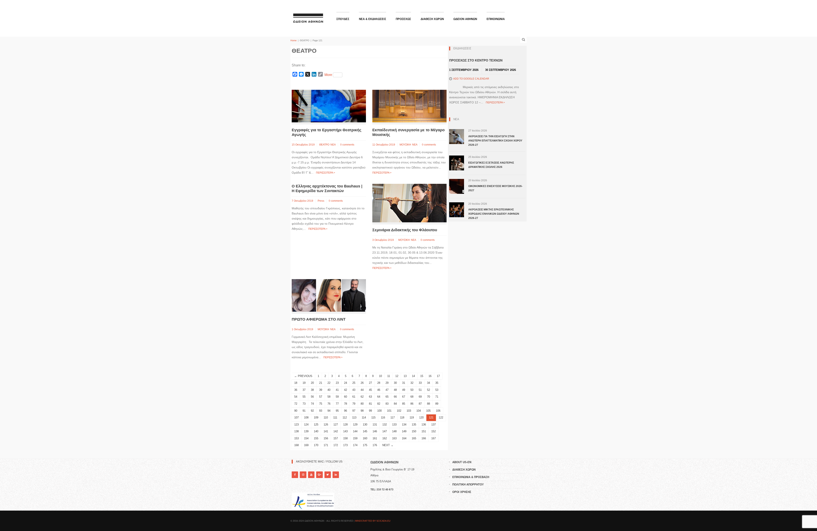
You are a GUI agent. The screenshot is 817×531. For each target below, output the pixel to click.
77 (337, 403)
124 (306, 424)
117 (392, 417)
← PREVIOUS (303, 376)
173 (345, 445)
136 (423, 424)
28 (378, 382)
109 (316, 417)
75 (320, 403)
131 (375, 424)
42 (345, 389)
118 (402, 417)
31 (403, 382)
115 (373, 417)
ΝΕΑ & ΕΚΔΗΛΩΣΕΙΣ (372, 19)
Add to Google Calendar (471, 78)
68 (411, 396)
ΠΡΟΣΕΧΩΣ (403, 19)
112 (345, 417)
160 (365, 438)
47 (387, 389)
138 (296, 431)
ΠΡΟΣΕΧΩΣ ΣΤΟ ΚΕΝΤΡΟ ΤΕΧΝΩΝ (476, 60)
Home (293, 40)
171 (326, 445)
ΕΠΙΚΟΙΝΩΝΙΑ (496, 19)
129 (355, 424)
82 (378, 403)
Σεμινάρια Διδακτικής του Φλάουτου (404, 230)
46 (378, 389)
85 (403, 403)
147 (384, 431)
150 (414, 431)
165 (414, 438)
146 (375, 431)
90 (295, 410)
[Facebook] (295, 474)
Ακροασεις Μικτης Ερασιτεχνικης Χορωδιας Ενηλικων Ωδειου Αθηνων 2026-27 (493, 214)
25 (353, 382)
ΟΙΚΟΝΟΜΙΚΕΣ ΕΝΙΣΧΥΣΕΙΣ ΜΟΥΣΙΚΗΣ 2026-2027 (495, 188)
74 (312, 403)
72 (295, 403)
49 (403, 389)
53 (436, 389)
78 (345, 403)
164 (404, 438)
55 (304, 396)
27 (370, 382)
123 (296, 424)
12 (396, 376)
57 (320, 396)
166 (423, 438)
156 (326, 438)
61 (353, 396)
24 (345, 382)
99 (370, 410)
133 (394, 424)
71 (436, 396)
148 (394, 431)
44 (362, 389)
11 (388, 376)
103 (409, 410)
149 (404, 431)
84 (395, 403)
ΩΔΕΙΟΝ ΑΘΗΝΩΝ (465, 19)
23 (337, 382)
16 (429, 376)
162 (384, 438)
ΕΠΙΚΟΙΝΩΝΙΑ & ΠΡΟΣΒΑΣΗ (470, 477)
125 (316, 424)
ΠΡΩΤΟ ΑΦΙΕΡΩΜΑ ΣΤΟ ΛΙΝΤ (319, 319)
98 (362, 410)
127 (335, 424)
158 (345, 438)
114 (364, 417)
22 (328, 382)
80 (362, 403)
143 (345, 431)
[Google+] (319, 474)
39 (320, 389)
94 (328, 410)
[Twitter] (327, 474)
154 (306, 438)
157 (335, 438)
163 (394, 438)
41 (337, 389)
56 (312, 396)
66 (395, 396)
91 (304, 410)
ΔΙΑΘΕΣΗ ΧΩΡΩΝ (432, 19)
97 (353, 410)
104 (418, 410)
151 (423, 431)
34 (428, 382)
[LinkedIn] (336, 474)
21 (320, 382)
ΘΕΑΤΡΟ (324, 144)
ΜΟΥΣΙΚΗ (405, 144)
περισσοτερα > (325, 172)
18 (295, 382)
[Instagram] (303, 474)
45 (370, 389)
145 (365, 431)
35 (436, 382)
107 (296, 417)
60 (345, 396)
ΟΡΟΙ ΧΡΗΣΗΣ (461, 492)
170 (316, 445)
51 (420, 389)
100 (379, 410)
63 (370, 396)
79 (353, 403)
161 (375, 438)
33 (420, 382)
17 (438, 376)
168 (296, 445)
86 (411, 403)
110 (326, 417)
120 (421, 417)
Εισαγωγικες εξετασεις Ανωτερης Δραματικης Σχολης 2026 (491, 164)
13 (405, 376)
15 (421, 376)
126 (326, 424)
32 (411, 382)
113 (354, 417)
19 (304, 382)
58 (328, 396)
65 (387, 396)
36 (295, 389)
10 (380, 376)
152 (433, 431)
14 (413, 376)
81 (370, 403)
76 (328, 403)
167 (433, 438)
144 (355, 431)
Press (321, 200)
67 (403, 396)
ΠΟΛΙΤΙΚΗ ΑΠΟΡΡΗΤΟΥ (468, 484)
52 (428, 389)
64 (378, 396)
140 (316, 431)
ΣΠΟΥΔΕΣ (342, 19)
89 (436, 403)
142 (335, 431)
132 (384, 424)
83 (387, 403)
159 (355, 438)
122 (441, 417)
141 (326, 431)
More (328, 75)
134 (404, 424)
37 (304, 389)
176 (375, 445)
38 (312, 389)
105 (428, 410)
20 (312, 382)
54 (295, 396)
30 (395, 382)
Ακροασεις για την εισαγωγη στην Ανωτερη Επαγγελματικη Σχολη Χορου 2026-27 (495, 140)
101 (389, 410)
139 (306, 431)
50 (411, 389)
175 (365, 445)
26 (362, 382)
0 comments (347, 144)
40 (328, 389)
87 (420, 403)
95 (337, 410)
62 (362, 396)
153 (296, 438)
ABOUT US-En (461, 462)
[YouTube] (311, 474)
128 (345, 424)
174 (355, 445)
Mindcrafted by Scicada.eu (372, 521)
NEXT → (387, 445)
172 (335, 445)
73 (304, 403)
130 (365, 424)
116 (383, 417)
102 (399, 410)
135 (414, 424)
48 (395, 389)
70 (428, 396)
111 (335, 417)
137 (433, 424)
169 (306, 445)
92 (312, 410)
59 (337, 396)
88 (428, 403)
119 (412, 417)
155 (316, 438)
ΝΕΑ (333, 144)
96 (345, 410)
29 (387, 382)
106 (438, 410)
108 (306, 417)
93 (320, 410)
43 (353, 389)
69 (420, 396)
